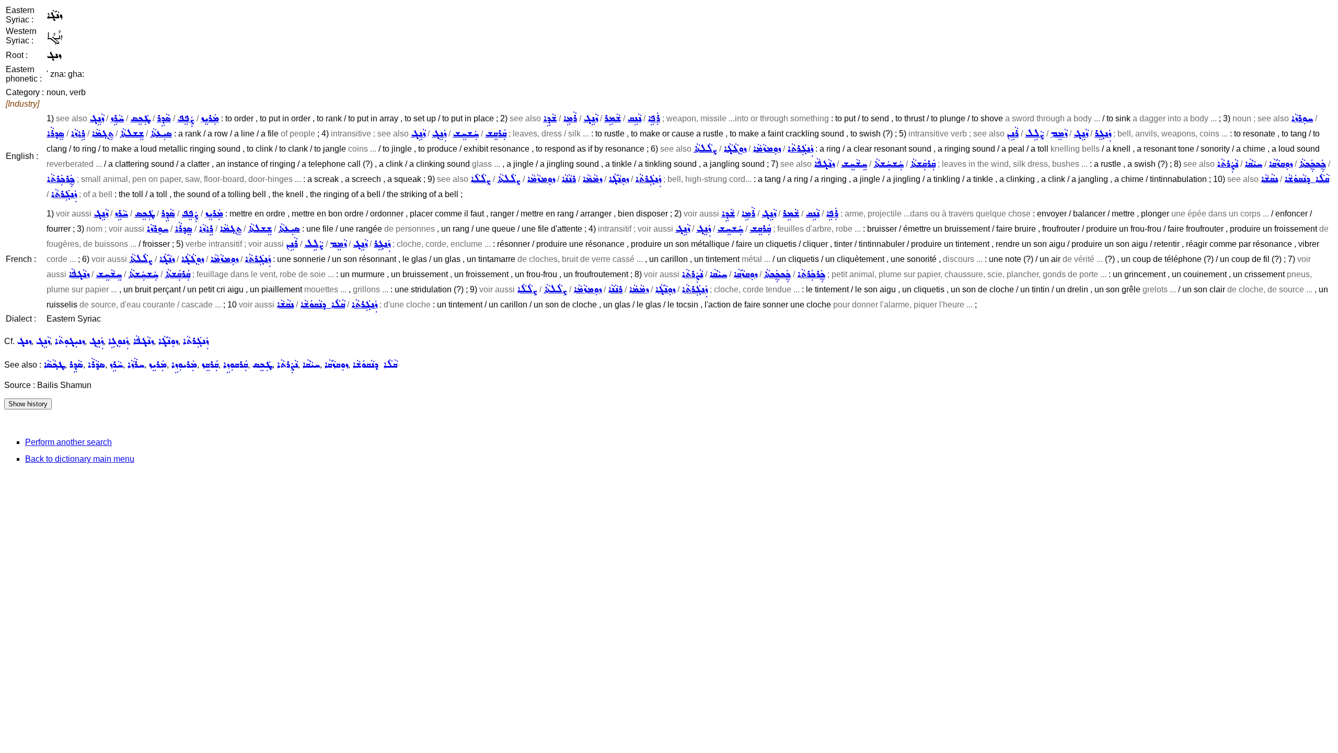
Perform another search (68, 442)
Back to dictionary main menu (79, 458)
